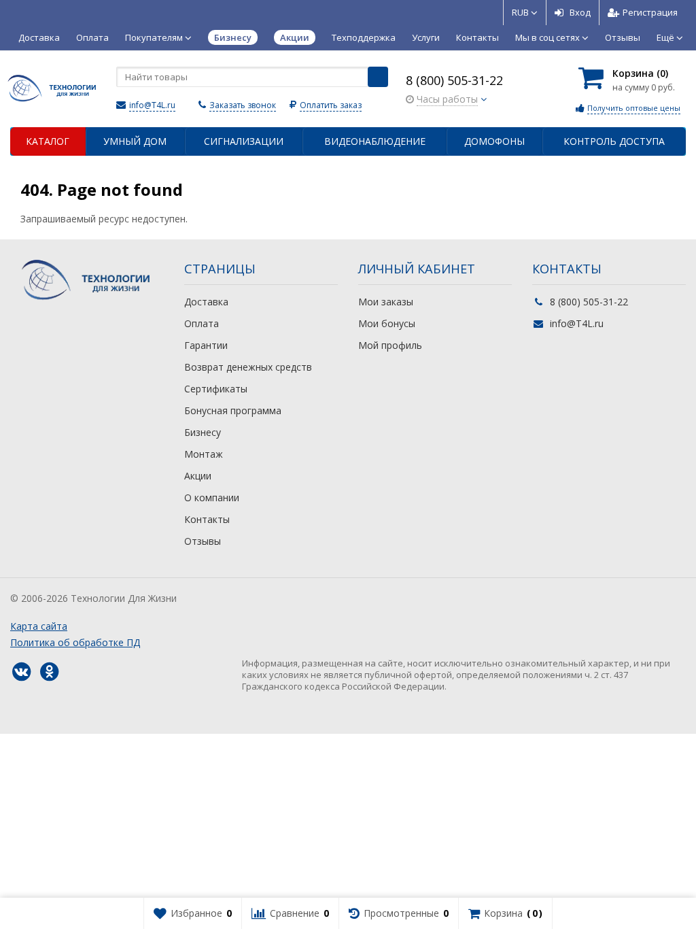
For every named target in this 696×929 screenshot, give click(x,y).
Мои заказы (385, 301)
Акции (197, 475)
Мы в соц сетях (548, 37)
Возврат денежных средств (248, 366)
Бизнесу (202, 432)
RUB (521, 12)
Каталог (47, 141)
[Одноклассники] (49, 672)
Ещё (666, 37)
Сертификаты (215, 388)
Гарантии (206, 345)
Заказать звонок (242, 105)
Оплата (92, 37)
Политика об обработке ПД (75, 642)
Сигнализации (243, 141)
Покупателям (155, 37)
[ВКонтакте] (21, 672)
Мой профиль (390, 345)
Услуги (426, 37)
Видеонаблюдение (374, 141)
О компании (211, 497)
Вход (580, 12)
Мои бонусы (386, 323)
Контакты (477, 37)
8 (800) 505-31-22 (454, 80)
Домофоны (494, 141)
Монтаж (203, 453)
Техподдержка (364, 37)
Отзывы (622, 37)
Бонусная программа (232, 410)
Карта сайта (38, 626)
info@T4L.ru (152, 105)
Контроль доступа (614, 141)
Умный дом (135, 141)
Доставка (39, 37)
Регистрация (650, 12)
